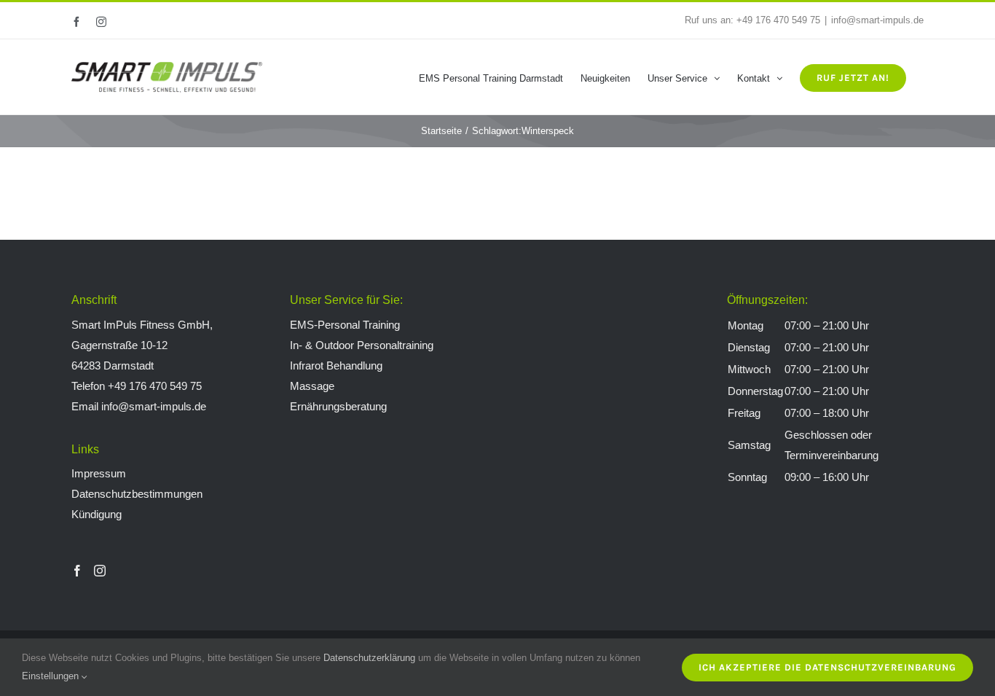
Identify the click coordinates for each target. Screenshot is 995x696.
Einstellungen (52, 675)
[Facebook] (77, 570)
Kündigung (96, 514)
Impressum (98, 473)
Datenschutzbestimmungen (136, 494)
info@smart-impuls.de (877, 20)
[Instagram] (100, 570)
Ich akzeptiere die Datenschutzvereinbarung (827, 667)
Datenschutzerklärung (369, 657)
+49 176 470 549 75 (778, 20)
